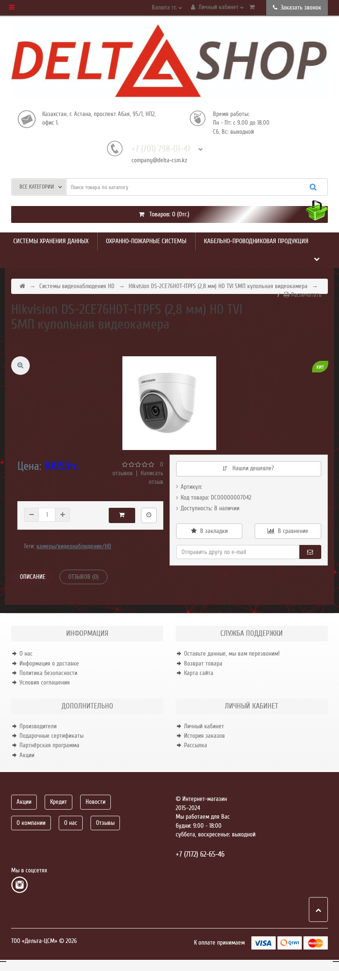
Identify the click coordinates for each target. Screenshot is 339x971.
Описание (32, 576)
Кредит (58, 801)
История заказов (204, 735)
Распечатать (305, 294)
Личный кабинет (204, 726)
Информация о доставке (49, 663)
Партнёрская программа (49, 745)
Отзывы (105, 823)
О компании (31, 823)
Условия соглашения (44, 682)
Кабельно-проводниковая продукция (256, 241)
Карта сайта (198, 673)
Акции (26, 755)
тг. (165, 7)
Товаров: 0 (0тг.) (166, 214)
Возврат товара (203, 663)
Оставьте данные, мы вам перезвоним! (231, 653)
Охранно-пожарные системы (146, 241)
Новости (95, 801)
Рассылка (195, 745)
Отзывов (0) (83, 576)
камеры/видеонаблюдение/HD (73, 546)
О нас (26, 653)
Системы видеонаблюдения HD (77, 286)
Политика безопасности (48, 673)
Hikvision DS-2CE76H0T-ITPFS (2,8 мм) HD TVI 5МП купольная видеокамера (218, 286)
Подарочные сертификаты (51, 735)
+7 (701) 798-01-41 (160, 149)
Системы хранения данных (50, 241)
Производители (38, 726)
